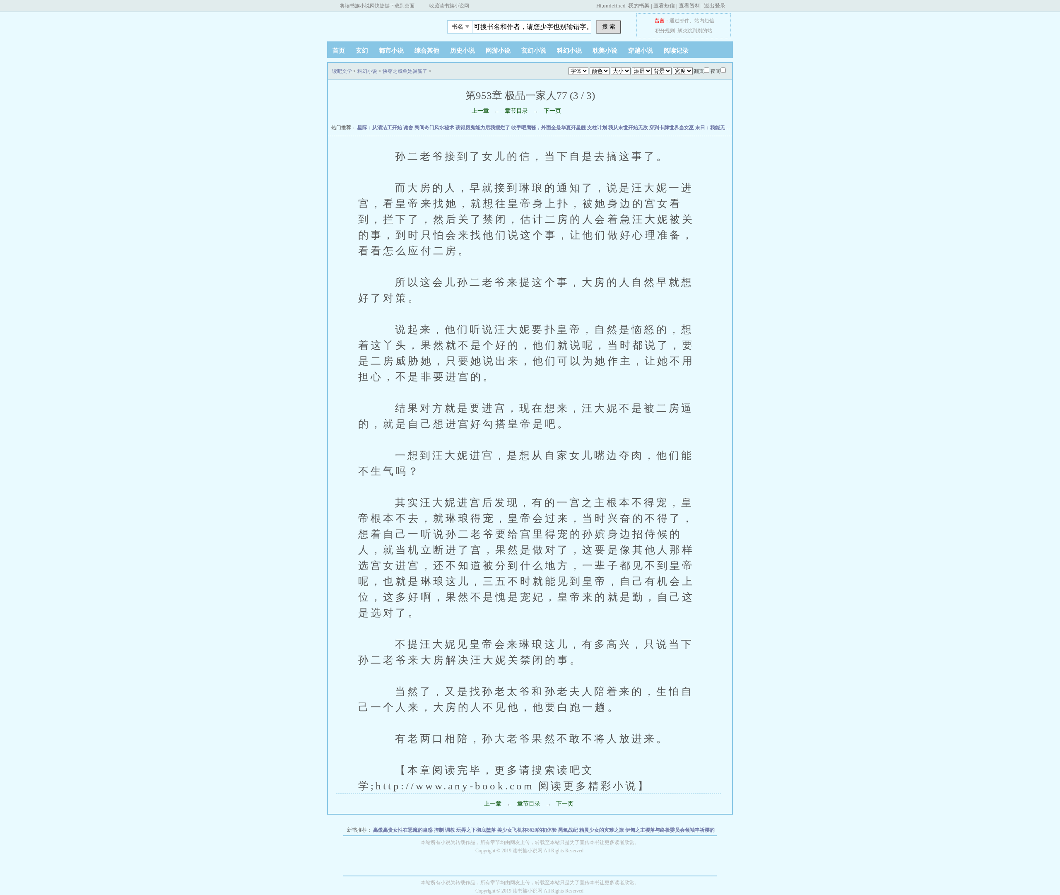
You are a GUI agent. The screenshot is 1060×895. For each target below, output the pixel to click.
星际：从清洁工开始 (380, 127)
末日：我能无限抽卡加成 (723, 127)
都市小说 (391, 50)
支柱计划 (597, 127)
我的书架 (639, 5)
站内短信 (704, 21)
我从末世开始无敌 (628, 127)
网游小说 (498, 50)
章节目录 (516, 111)
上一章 (480, 111)
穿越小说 (640, 50)
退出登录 (714, 5)
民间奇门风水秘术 (434, 127)
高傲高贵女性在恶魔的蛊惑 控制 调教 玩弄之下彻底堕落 (435, 830)
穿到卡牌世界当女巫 (672, 127)
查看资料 (689, 5)
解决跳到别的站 (694, 31)
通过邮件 (679, 21)
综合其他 (426, 50)
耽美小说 (605, 50)
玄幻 (362, 50)
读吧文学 (379, 24)
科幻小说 (569, 50)
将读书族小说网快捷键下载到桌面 (377, 6)
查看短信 (664, 5)
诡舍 (408, 127)
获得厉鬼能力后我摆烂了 (483, 127)
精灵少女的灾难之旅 (602, 830)
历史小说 (462, 50)
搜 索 (608, 26)
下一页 (552, 111)
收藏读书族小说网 (449, 6)
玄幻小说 (533, 50)
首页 (338, 50)
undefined (614, 5)
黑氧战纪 (568, 830)
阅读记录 (676, 50)
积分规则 (665, 31)
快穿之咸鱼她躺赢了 (405, 71)
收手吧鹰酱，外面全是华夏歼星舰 (549, 127)
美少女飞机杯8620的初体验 (527, 830)
